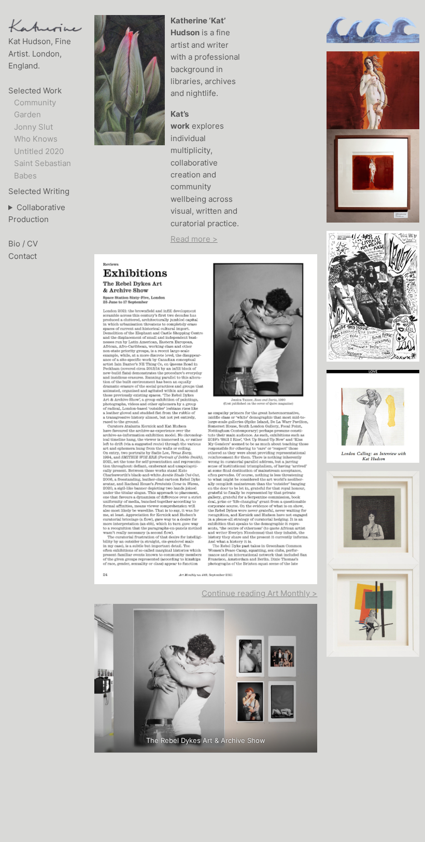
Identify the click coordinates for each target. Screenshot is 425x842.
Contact (22, 256)
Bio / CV (23, 244)
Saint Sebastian (42, 163)
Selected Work (35, 90)
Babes (25, 176)
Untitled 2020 (39, 151)
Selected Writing (38, 191)
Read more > (194, 239)
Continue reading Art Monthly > (259, 593)
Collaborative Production (36, 213)
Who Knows (36, 139)
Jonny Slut (33, 127)
